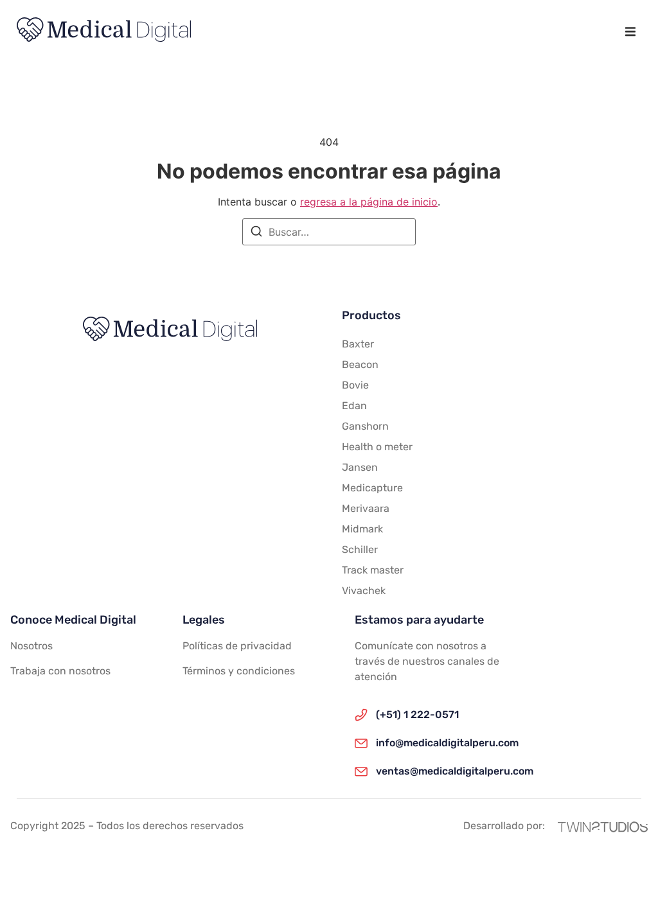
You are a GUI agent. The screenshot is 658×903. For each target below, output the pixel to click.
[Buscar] (256, 233)
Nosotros (31, 646)
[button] (630, 32)
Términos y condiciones (238, 671)
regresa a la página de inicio (369, 201)
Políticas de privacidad (237, 646)
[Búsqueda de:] (329, 231)
